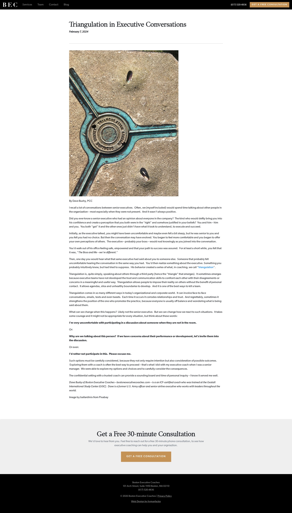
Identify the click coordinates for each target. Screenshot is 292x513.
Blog (66, 4)
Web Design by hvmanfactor (146, 501)
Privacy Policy (165, 496)
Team (41, 4)
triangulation (206, 267)
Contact (53, 4)
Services (27, 4)
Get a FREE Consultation (269, 5)
